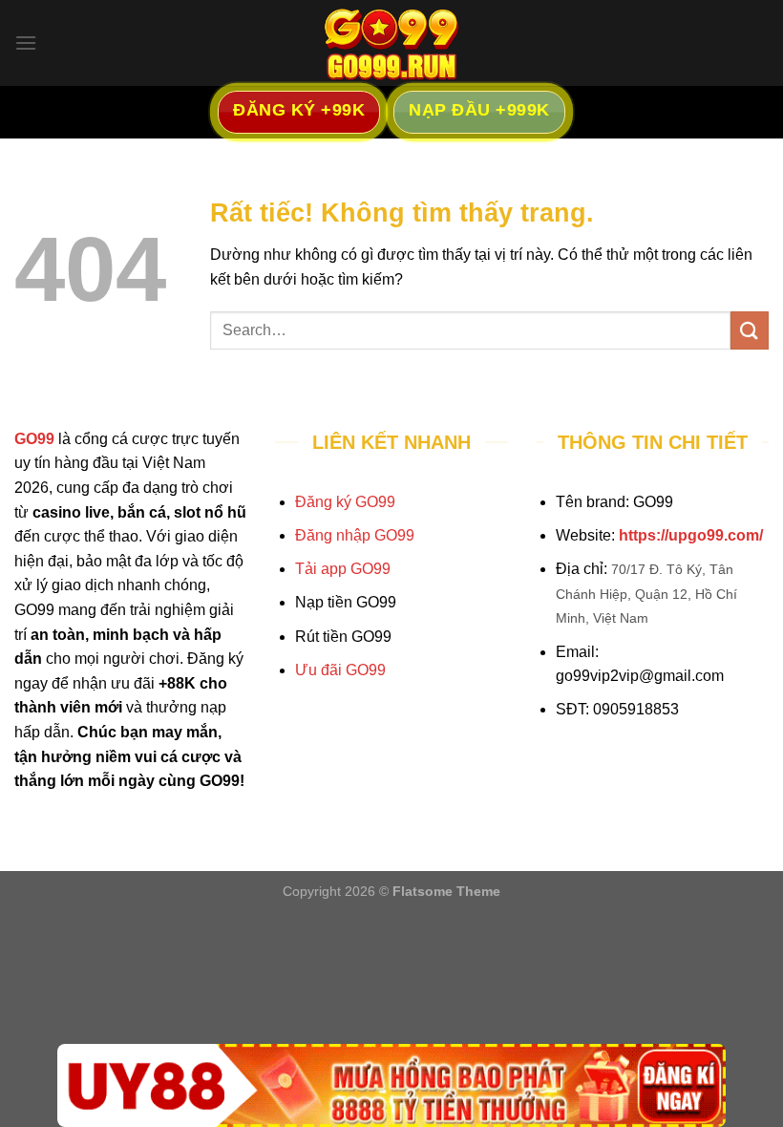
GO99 (34, 439)
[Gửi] (749, 330)
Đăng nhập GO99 (354, 535)
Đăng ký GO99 (345, 502)
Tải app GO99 (343, 569)
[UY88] (391, 1085)
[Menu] (25, 42)
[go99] (391, 43)
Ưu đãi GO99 (340, 670)
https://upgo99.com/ (691, 535)
